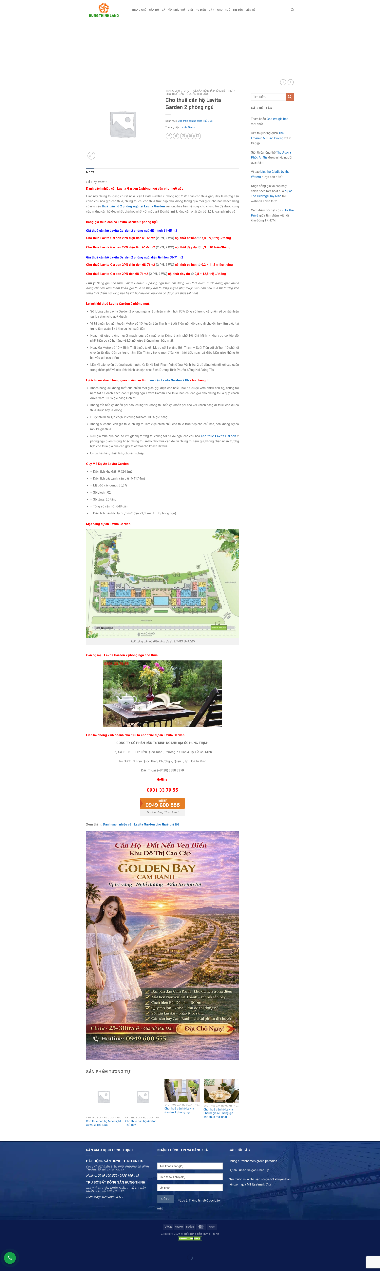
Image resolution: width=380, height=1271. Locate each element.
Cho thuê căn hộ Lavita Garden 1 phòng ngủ (179, 1110)
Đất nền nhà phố (173, 9)
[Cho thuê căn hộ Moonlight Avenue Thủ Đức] (103, 1096)
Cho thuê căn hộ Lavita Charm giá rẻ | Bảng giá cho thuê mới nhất (218, 1113)
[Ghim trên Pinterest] (190, 136)
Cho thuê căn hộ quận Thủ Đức (186, 93)
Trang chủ (139, 9)
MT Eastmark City (259, 1184)
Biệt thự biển (197, 9)
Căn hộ (154, 9)
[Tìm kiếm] (292, 10)
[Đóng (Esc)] (4, 1247)
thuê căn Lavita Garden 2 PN (168, 380)
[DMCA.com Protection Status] (190, 1238)
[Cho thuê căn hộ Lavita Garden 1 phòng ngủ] (182, 1090)
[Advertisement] (190, 49)
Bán (211, 9)
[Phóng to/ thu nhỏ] (15, 1247)
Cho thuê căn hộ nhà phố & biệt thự (208, 90)
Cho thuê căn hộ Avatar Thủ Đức (140, 1123)
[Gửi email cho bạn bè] (183, 136)
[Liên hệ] (10, 1258)
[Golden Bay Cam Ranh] (162, 945)
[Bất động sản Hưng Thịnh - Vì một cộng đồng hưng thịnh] (106, 10)
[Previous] (86, 1107)
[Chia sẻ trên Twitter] (176, 136)
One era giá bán (277, 119)
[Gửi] (290, 97)
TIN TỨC (238, 9)
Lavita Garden (188, 127)
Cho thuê (223, 9)
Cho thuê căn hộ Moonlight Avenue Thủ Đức (103, 1123)
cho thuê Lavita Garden (218, 436)
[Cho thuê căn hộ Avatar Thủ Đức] (143, 1096)
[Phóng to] (91, 156)
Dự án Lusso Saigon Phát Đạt (249, 1170)
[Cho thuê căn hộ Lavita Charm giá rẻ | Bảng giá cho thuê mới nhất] (221, 1090)
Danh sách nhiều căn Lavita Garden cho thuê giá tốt (141, 824)
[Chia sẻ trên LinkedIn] (197, 136)
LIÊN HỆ (250, 9)
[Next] (239, 1107)
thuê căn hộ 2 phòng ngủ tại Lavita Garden (133, 206)
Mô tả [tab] (90, 172)
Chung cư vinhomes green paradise (253, 1161)
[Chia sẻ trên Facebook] (169, 136)
